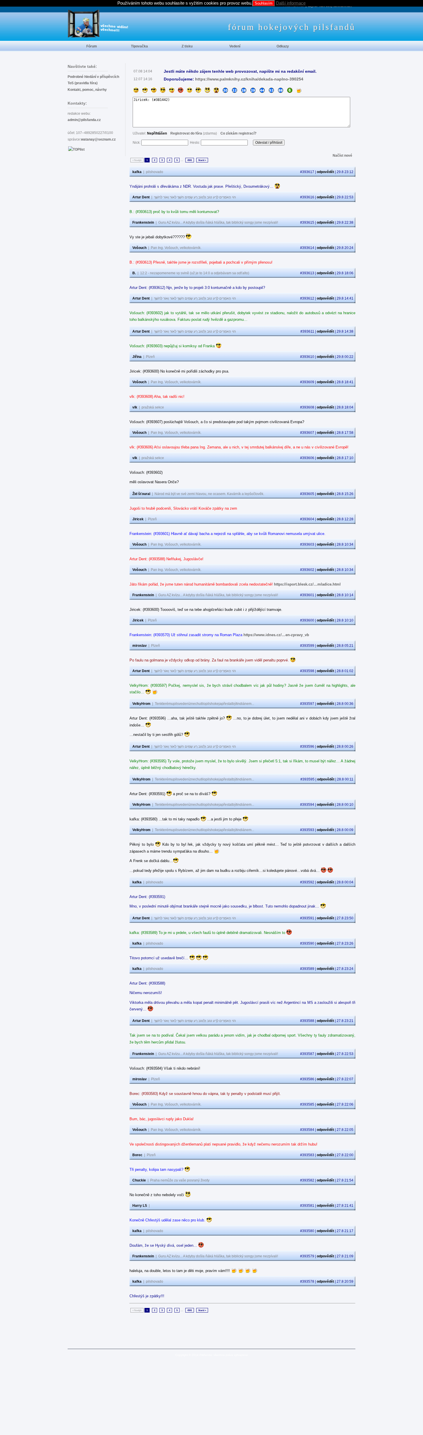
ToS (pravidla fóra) (83, 83)
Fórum (91, 46)
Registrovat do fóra (186, 133)
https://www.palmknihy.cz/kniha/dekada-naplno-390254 (249, 79)
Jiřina (137, 357)
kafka (137, 172)
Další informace (291, 3)
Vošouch (139, 248)
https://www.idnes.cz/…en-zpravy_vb (276, 635)
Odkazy (283, 46)
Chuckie (139, 1180)
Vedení (234, 46)
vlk (134, 407)
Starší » (202, 160)
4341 (189, 160)
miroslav (139, 646)
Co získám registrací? (238, 133)
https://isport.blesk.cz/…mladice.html (307, 584)
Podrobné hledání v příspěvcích (93, 77)
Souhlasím (264, 3)
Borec (137, 1155)
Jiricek (138, 519)
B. (134, 273)
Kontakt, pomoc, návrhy (87, 90)
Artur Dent (141, 197)
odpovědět (325, 172)
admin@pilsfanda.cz (84, 120)
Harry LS (139, 1206)
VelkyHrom (141, 704)
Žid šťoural (141, 494)
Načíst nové (342, 156)
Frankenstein (143, 222)
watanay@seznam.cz (98, 139)
